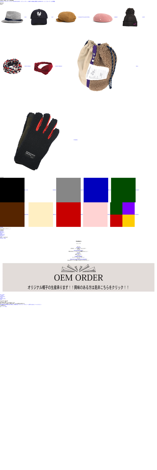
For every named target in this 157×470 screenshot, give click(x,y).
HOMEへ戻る (3, 238)
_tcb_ (1, 299)
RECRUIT (2, 232)
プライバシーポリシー (23, 304)
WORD (1, 227)
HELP (1, 233)
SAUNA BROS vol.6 (78, 250)
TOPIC (78, 253)
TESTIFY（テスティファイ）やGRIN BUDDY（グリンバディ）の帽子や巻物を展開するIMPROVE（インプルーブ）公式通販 (27, 1)
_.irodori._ (2, 295)
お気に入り (2, 234)
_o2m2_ (1, 297)
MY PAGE (2, 235)
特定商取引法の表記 (8, 304)
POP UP (1, 231)
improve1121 (2, 296)
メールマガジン (38, 304)
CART (1, 236)
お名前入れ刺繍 (78, 256)
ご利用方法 (15, 304)
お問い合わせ (31, 304)
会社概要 (2, 304)
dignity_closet (2, 298)
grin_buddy (2, 294)
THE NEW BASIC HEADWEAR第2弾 (78, 259)
